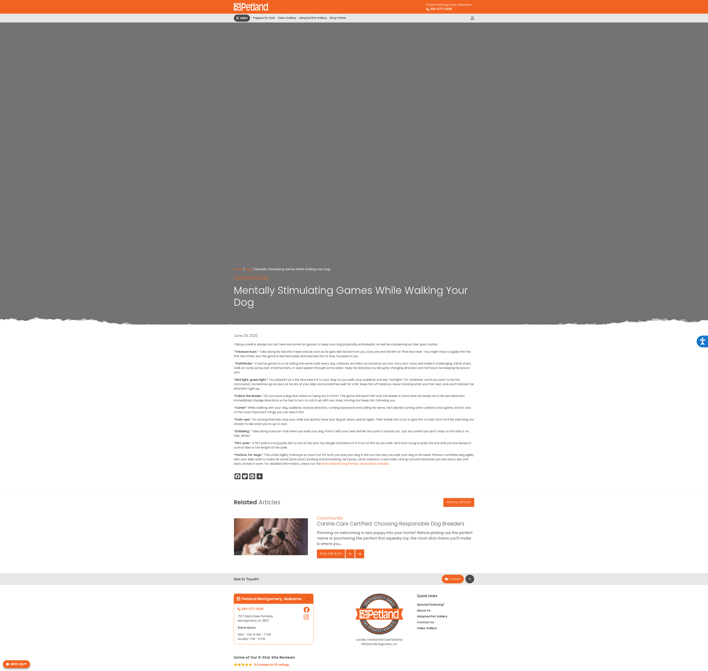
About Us (424, 610)
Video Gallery (287, 18)
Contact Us (425, 622)
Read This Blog (331, 553)
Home (238, 269)
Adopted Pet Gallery (313, 18)
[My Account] (472, 18)
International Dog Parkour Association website (355, 464)
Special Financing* (431, 604)
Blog (248, 269)
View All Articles (459, 502)
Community (251, 278)
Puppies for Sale (264, 18)
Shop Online (338, 18)
